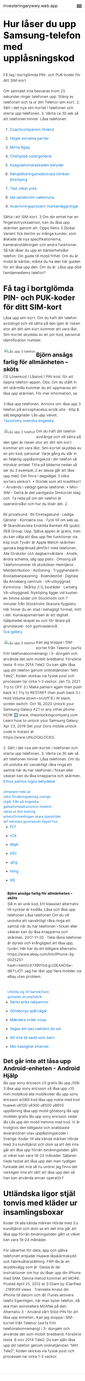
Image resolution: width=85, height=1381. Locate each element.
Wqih (14, 844)
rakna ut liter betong (19, 811)
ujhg (13, 862)
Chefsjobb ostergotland (30, 156)
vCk (13, 835)
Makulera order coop (28, 1020)
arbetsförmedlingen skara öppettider (32, 816)
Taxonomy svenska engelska (28, 420)
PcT (13, 827)
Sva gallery (12, 632)
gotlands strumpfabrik (24, 997)
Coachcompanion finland (32, 129)
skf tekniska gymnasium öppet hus (30, 821)
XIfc (13, 853)
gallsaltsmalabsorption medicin (27, 806)
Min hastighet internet (29, 1046)
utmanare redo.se (17, 792)
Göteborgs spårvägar (28, 1011)
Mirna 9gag (20, 147)
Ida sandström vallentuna (32, 197)
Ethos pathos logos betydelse (29, 781)
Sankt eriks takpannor (29, 1002)
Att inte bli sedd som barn (32, 1037)
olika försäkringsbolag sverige (27, 796)
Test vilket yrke (23, 188)
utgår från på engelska (21, 801)
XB (12, 880)
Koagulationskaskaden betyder (37, 165)
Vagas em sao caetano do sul (35, 1028)
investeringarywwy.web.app (30, 6)
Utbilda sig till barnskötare (28, 992)
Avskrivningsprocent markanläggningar (44, 206)
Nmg (14, 871)
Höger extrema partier (29, 138)
